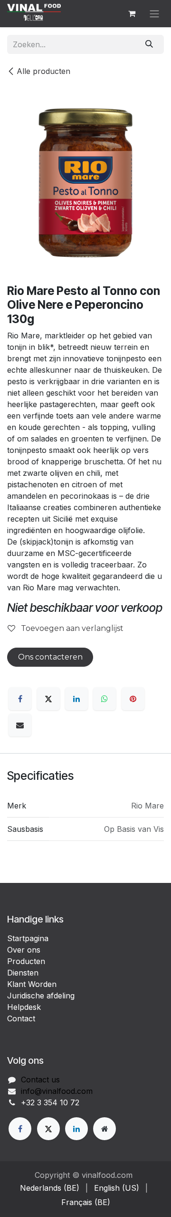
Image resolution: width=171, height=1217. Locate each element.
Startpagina (27, 938)
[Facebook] (20, 698)
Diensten (22, 972)
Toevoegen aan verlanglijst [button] (71, 628)
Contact (21, 1018)
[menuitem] (49, 1188)
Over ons (23, 950)
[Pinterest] (133, 698)
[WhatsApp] (104, 698)
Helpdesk (24, 1007)
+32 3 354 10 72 (50, 1102)
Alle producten (43, 71)
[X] (48, 698)
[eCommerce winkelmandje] (131, 13)
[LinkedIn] (76, 698)
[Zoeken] (149, 44)
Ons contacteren (50, 656)
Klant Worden (32, 984)
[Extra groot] (104, 1128)
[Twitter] (48, 1128)
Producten (26, 961)
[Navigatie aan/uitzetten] (154, 13)
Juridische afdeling (41, 995)
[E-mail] (20, 724)
